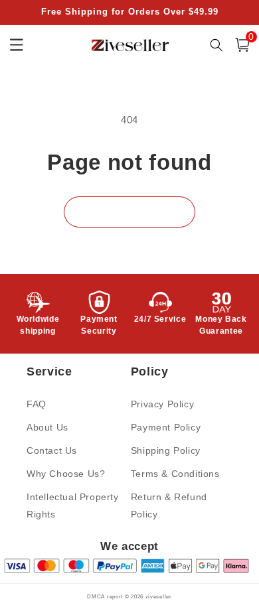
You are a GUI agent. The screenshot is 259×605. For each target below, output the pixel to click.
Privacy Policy (162, 404)
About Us (47, 427)
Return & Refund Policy (169, 505)
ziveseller (158, 596)
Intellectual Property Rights (73, 505)
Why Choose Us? (66, 473)
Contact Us (52, 450)
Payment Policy (166, 427)
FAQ (36, 404)
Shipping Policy (166, 450)
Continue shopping (129, 212)
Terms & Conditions (175, 473)
